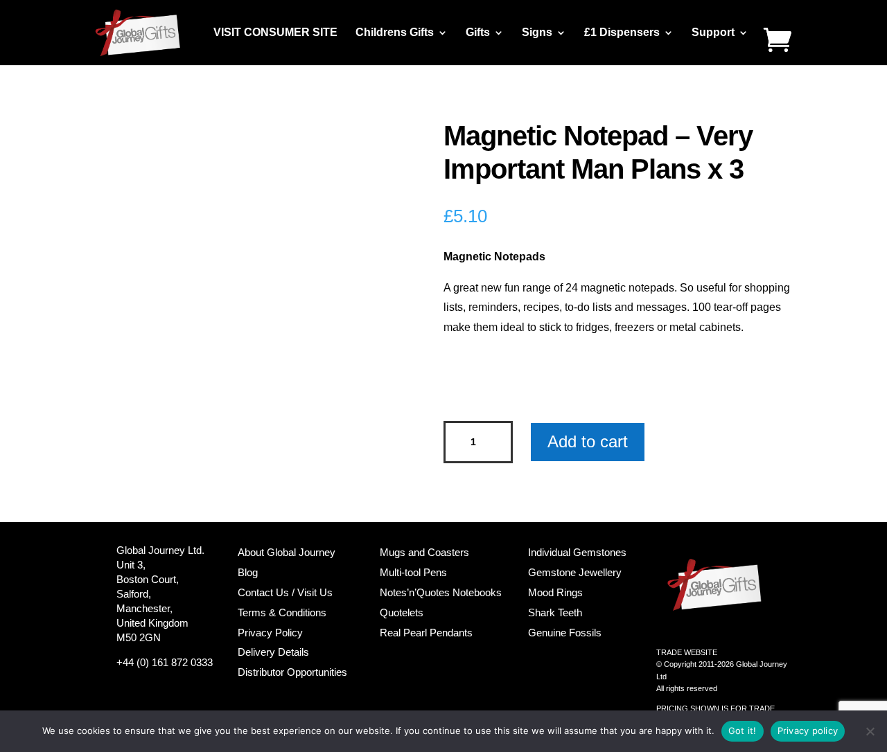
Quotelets (401, 612)
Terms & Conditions (282, 612)
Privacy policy (808, 730)
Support (713, 33)
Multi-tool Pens (413, 572)
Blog (248, 572)
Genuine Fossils (564, 632)
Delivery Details (273, 652)
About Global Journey (286, 552)
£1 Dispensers (622, 33)
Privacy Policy (270, 632)
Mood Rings (555, 592)
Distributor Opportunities (292, 672)
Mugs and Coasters (424, 552)
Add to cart (587, 441)
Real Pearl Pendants (426, 632)
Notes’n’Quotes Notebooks (441, 592)
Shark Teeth (555, 612)
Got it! (742, 730)
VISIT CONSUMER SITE (275, 33)
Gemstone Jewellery (575, 572)
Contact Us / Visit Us (285, 592)
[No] (870, 731)
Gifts (478, 33)
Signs (537, 33)
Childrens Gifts (394, 33)
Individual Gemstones (577, 552)
